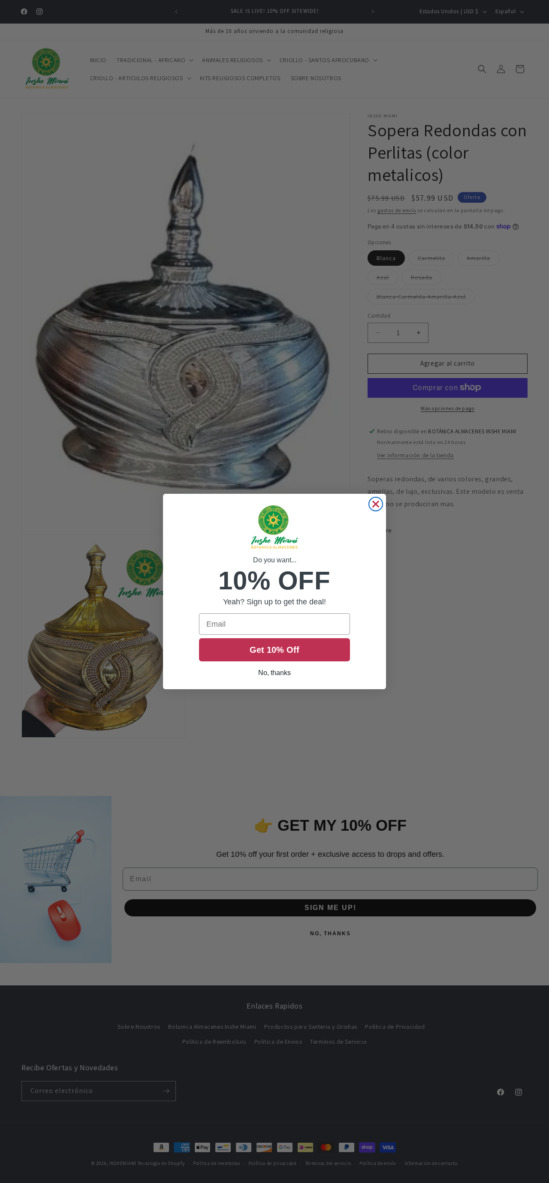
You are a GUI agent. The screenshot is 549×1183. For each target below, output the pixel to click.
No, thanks (274, 672)
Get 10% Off (274, 650)
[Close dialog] (376, 504)
